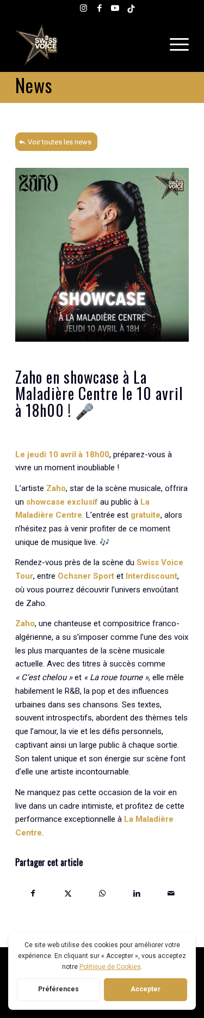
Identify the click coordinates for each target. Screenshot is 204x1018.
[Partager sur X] (67, 893)
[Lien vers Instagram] (84, 8)
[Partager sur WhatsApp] (102, 893)
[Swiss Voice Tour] (84, 44)
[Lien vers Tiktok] (131, 8)
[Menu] (176, 44)
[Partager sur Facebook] (33, 893)
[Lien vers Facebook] (99, 8)
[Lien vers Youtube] (115, 8)
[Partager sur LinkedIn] (136, 893)
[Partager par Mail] (171, 893)
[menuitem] (176, 44)
